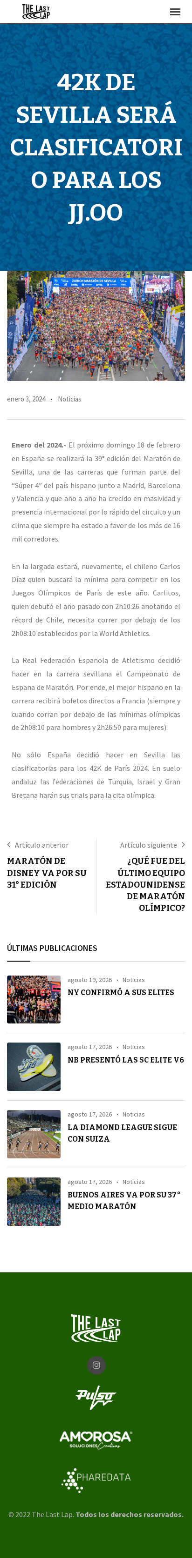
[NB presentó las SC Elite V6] (34, 1067)
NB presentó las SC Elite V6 (126, 1060)
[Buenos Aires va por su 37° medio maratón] (34, 1201)
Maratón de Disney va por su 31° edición (47, 872)
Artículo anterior (42, 844)
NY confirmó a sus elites (121, 992)
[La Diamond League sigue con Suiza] (34, 1134)
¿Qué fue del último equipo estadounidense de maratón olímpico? (145, 884)
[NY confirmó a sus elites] (34, 1000)
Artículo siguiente (148, 844)
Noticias (70, 399)
